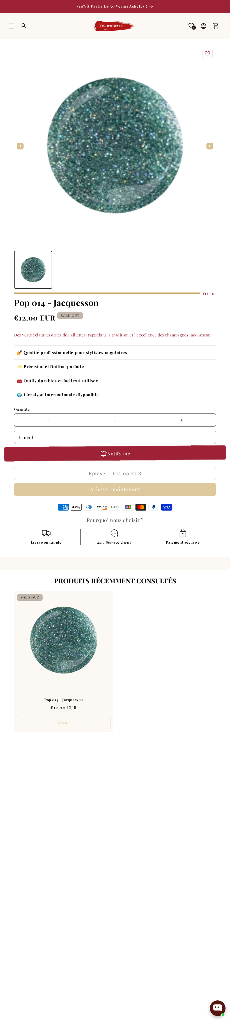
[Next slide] (209, 146)
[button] (12, 26)
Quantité (22, 409)
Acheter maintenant (115, 489)
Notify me (118, 453)
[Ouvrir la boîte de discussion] (218, 1008)
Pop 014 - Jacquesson (63, 700)
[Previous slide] (20, 146)
